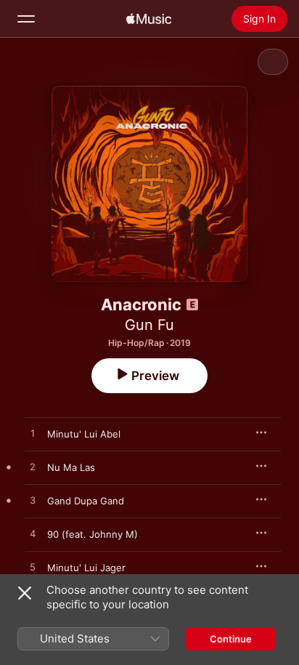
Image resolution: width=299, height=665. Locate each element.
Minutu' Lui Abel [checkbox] (83, 434)
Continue (231, 639)
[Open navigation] (26, 19)
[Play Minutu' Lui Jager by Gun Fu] (32, 567)
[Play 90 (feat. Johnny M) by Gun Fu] (32, 534)
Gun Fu (149, 325)
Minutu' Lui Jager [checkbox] (86, 567)
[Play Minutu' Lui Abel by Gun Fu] (32, 433)
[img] (148, 18)
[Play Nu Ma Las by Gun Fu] (32, 467)
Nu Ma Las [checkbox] (71, 467)
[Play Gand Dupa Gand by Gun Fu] (32, 500)
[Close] (24, 593)
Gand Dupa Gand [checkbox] (85, 501)
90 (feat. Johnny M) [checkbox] (92, 534)
